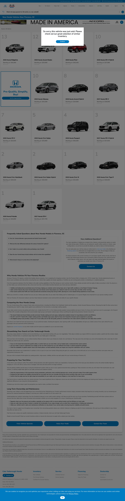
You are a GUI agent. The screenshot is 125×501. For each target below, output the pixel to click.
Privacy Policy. (73, 494)
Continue (62, 41)
